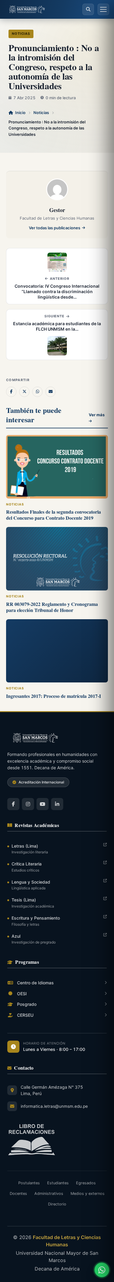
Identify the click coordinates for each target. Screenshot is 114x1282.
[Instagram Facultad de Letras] (28, 804)
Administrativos (48, 1193)
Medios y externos (88, 1193)
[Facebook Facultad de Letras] (13, 804)
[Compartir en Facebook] (11, 392)
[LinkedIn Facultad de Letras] (57, 804)
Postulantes (29, 1183)
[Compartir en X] (24, 392)
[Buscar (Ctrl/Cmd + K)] (88, 9)
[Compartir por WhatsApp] (37, 392)
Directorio (57, 1204)
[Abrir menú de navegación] (103, 9)
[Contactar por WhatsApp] (102, 1270)
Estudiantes (58, 1183)
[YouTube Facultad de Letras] (42, 804)
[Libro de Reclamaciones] (57, 1139)
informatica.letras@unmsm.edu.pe (54, 1106)
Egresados (86, 1183)
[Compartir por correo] (50, 392)
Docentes (18, 1193)
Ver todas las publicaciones (54, 227)
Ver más (97, 414)
